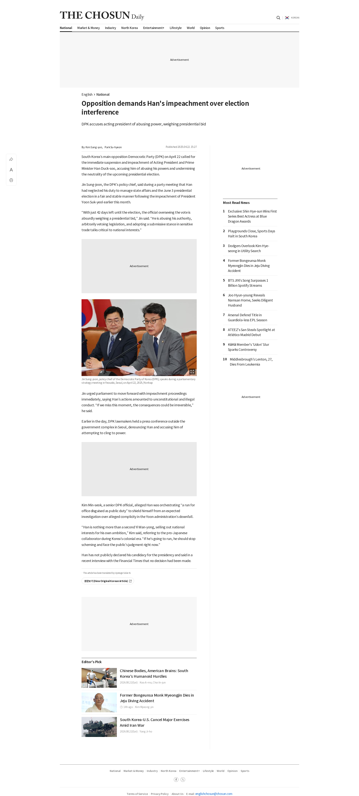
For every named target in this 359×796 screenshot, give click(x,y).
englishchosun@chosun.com (213, 794)
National (103, 94)
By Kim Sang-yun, (92, 147)
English (87, 94)
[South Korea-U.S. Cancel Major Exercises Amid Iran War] (99, 727)
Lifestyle (208, 771)
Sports (245, 771)
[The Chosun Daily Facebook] (177, 780)
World (220, 771)
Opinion (232, 771)
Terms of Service (137, 794)
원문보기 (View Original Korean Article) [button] (106, 581)
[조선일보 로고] (102, 15)
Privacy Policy (160, 794)
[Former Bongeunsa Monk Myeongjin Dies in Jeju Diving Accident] (99, 702)
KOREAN (295, 17)
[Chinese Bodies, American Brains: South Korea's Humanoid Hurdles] (99, 678)
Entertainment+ (189, 771)
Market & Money (134, 771)
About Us (177, 794)
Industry (152, 771)
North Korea (168, 771)
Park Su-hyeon (113, 147)
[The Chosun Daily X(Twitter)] (183, 780)
